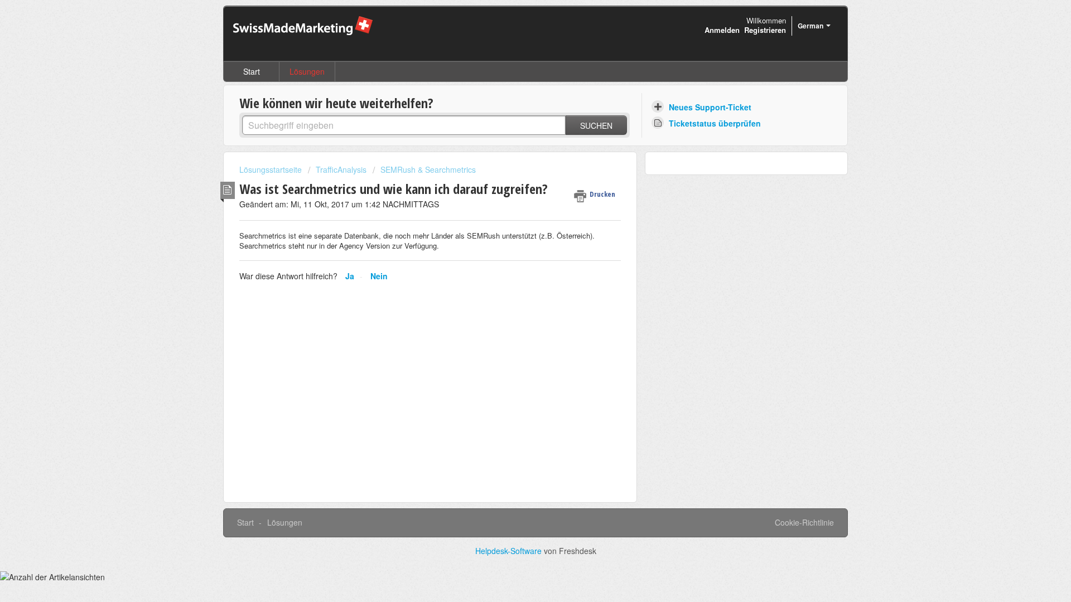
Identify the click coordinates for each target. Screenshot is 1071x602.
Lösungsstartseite (271, 169)
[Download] (515, 154)
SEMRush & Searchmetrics (428, 169)
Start (251, 71)
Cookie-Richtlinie (804, 522)
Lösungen (307, 71)
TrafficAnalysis (341, 169)
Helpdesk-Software (509, 550)
